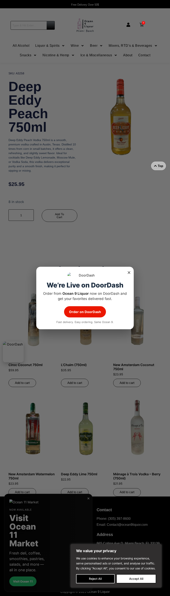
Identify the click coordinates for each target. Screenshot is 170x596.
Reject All (95, 578)
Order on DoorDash (85, 312)
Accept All (136, 578)
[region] (116, 566)
